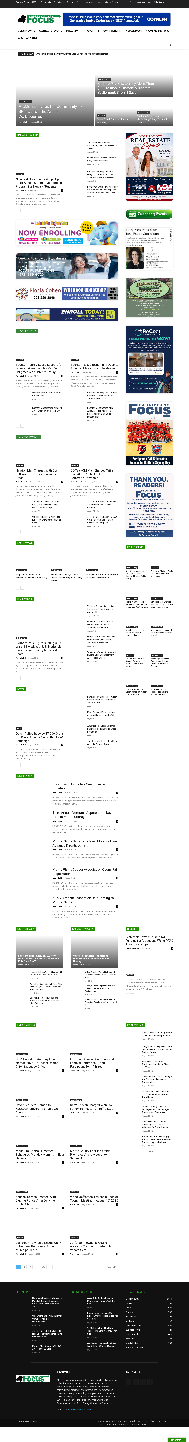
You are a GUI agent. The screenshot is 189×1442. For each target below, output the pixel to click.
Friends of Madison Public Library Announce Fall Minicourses (162, 573)
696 (43, 1267)
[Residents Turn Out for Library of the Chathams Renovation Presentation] (133, 1080)
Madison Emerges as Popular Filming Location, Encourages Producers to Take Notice (155, 1109)
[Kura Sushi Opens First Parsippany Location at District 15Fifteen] (133, 1065)
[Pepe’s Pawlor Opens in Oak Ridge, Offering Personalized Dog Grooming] (78, 1317)
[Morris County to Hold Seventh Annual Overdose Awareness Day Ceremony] (137, 592)
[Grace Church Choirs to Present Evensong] (114, 111)
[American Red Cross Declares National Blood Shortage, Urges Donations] (78, 729)
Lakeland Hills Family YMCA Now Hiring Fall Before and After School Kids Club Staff (38, 958)
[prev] (164, 54)
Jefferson (20, 465)
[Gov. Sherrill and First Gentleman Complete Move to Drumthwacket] (23, 1320)
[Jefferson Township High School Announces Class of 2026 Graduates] (78, 505)
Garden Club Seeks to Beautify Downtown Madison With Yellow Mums (135, 662)
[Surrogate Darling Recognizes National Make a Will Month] (162, 679)
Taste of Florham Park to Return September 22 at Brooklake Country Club (102, 609)
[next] (169, 54)
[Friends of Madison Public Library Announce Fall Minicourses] (162, 561)
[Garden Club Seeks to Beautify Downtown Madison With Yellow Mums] (137, 648)
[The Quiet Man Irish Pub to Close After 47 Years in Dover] (78, 745)
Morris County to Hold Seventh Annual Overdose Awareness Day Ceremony (137, 604)
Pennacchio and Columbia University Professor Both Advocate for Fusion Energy (155, 1124)
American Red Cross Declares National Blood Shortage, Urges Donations (101, 729)
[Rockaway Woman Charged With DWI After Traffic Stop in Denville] (133, 1036)
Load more (148, 1151)
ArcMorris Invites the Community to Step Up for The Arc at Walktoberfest (72, 54)
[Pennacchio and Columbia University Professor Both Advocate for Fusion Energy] (133, 1125)
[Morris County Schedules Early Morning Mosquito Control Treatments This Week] (78, 640)
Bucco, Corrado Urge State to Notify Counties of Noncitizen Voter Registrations (100, 988)
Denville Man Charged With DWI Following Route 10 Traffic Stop (91, 1106)
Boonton (20, 360)
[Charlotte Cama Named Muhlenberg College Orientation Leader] (153, 111)
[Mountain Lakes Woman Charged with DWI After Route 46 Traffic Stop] (22, 975)
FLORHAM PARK (24, 599)
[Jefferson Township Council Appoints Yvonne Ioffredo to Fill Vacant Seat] (94, 1227)
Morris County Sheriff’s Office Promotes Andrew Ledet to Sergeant (90, 1154)
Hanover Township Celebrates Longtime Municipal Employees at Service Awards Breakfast (101, 174)
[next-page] (22, 210)
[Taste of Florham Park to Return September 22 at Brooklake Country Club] (78, 610)
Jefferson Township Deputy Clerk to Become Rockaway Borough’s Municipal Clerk (38, 1246)
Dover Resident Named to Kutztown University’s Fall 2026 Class (37, 1108)
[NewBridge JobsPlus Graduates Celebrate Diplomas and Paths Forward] (162, 648)
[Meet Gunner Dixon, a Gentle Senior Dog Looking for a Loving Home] (67, 560)
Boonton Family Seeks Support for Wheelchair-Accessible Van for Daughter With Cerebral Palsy (39, 368)
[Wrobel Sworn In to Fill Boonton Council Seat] (23, 396)
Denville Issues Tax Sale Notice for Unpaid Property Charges (136, 632)
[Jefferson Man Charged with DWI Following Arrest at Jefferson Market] (162, 592)
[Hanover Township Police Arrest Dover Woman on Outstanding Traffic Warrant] (78, 700)
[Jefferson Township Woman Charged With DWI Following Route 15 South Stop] (23, 505)
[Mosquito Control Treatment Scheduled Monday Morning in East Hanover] (40, 1135)
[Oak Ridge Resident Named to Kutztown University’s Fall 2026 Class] (23, 520)
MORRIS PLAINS (24, 776)
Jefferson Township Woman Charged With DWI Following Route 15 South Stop (45, 504)
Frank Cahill (21, 190)
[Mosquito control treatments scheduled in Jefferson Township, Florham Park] (78, 625)
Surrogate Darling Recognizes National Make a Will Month (160, 691)
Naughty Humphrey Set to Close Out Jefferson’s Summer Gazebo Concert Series (157, 1049)
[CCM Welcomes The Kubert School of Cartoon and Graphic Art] (137, 679)
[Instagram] (159, 6)
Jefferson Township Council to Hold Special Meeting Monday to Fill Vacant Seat (47, 1334)
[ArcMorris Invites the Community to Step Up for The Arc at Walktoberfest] (55, 92)
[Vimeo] (167, 6)
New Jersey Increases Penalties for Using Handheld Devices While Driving (136, 575)
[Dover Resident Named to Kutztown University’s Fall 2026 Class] (40, 1089)
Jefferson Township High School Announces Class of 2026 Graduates (102, 504)
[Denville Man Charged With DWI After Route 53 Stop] (23, 1350)
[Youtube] (171, 6)
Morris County (25, 102)
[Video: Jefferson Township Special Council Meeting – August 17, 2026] (94, 1181)
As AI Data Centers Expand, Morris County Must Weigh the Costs (101, 1301)
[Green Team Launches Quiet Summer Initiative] (32, 793)
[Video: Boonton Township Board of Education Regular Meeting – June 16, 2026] (77, 1002)
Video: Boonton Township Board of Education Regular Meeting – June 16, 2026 (101, 1002)
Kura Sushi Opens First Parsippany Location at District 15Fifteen (156, 1064)
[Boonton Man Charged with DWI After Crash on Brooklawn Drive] (23, 411)
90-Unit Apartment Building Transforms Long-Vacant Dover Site (102, 1331)
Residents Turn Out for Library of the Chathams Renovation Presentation (157, 1079)
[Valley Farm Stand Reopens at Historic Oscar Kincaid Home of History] (94, 951)
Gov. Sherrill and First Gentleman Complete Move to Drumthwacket (47, 1319)
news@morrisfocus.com (79, 1409)
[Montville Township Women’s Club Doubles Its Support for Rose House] (133, 1095)
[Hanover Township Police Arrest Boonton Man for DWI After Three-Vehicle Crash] (78, 396)
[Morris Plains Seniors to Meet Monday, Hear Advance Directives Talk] (32, 850)
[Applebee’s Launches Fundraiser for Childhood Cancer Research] (78, 1347)
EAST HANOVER (25, 543)
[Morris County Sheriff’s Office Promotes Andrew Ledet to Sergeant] (94, 1135)
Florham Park (21, 638)
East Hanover (21, 570)
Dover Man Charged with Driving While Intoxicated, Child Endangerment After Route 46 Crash (46, 987)
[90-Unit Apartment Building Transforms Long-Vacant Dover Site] (78, 1332)
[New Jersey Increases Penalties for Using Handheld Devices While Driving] (137, 561)
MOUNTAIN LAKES (25, 929)
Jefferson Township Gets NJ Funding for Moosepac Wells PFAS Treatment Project (149, 940)
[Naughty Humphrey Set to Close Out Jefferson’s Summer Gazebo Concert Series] (133, 1050)
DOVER (20, 689)
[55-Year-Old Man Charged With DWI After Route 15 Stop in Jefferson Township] (94, 455)
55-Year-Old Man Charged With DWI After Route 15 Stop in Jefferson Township (92, 474)
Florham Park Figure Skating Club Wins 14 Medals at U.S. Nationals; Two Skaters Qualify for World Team (39, 648)
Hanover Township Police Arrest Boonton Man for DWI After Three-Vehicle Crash (102, 396)
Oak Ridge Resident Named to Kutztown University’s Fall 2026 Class (46, 520)
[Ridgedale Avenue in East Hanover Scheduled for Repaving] (32, 560)
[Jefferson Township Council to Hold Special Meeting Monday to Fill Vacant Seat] (23, 1335)
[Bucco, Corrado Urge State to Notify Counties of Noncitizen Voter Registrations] (77, 988)
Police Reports (22, 482)
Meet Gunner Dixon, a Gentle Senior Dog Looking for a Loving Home (66, 577)
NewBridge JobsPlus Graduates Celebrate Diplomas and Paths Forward (160, 662)
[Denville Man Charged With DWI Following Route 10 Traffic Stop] (94, 1089)
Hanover (20, 174)
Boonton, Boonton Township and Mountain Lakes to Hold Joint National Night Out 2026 (46, 1000)
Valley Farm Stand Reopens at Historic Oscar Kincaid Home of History (91, 958)
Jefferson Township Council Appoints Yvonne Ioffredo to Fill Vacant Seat (92, 1246)
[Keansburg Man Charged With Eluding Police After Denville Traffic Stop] (40, 1181)
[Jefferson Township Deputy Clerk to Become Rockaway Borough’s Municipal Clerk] (40, 1227)
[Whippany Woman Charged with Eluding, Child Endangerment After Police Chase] (78, 655)
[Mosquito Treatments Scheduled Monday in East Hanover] (102, 560)
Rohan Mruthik (132, 948)
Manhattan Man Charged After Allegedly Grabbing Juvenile (161, 632)
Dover (19, 728)
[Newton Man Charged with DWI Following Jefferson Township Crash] (39, 455)
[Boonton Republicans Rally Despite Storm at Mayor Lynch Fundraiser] (94, 349)
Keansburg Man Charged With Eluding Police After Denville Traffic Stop (36, 1200)
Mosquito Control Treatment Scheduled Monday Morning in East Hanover (40, 1154)
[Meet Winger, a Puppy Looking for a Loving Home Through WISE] (78, 716)
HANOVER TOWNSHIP (27, 135)
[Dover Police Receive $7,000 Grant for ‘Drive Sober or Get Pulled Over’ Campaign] (39, 712)
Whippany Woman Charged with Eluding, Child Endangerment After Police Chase (102, 655)
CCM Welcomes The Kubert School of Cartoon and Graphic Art (136, 691)
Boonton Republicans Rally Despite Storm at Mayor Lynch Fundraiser (94, 366)
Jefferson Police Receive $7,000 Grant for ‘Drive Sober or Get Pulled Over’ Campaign (102, 520)
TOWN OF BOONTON (26, 331)
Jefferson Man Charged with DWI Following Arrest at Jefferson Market (162, 604)
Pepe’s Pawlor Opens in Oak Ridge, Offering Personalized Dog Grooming (102, 1316)
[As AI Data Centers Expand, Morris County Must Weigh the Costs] (78, 1302)
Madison (101, 115)
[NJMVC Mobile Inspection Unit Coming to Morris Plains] (32, 907)
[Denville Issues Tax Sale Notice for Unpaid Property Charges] (137, 620)
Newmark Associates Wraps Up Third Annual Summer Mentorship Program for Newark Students (39, 182)
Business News (104, 79)
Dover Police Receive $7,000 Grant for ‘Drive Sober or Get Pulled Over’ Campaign (39, 737)
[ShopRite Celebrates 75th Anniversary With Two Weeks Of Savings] (78, 146)
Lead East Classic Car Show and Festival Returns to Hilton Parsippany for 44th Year (92, 1062)
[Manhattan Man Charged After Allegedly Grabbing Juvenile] (162, 620)
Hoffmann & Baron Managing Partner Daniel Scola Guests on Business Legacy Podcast (156, 1139)
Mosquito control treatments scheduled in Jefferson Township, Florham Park (100, 624)
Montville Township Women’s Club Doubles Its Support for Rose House (155, 1094)
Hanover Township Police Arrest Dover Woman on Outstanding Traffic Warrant (102, 700)
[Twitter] (163, 6)
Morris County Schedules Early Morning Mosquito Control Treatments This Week (101, 640)
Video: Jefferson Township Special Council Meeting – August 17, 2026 (94, 1198)
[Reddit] (136, 1382)
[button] (169, 45)
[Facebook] (155, 6)
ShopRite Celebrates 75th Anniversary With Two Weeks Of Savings (102, 145)
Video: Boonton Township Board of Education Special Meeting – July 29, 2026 (100, 974)
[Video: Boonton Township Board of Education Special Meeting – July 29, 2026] (77, 975)
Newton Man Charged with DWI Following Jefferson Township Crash (37, 474)
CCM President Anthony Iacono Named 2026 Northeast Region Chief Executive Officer (37, 1062)
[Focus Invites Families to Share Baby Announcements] (78, 161)
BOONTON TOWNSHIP (82, 929)
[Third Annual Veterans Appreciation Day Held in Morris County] (32, 822)
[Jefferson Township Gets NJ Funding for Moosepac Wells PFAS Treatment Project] (149, 964)
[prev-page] (17, 210)
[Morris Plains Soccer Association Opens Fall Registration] (32, 879)
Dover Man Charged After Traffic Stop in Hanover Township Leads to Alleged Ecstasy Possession (102, 190)
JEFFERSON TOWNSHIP (28, 437)
